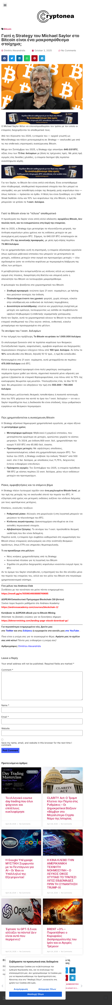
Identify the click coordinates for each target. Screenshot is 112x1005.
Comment (7, 670)
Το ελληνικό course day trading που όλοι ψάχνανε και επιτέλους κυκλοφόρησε (19, 804)
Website (5, 728)
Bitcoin (7, 29)
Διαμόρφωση (21, 989)
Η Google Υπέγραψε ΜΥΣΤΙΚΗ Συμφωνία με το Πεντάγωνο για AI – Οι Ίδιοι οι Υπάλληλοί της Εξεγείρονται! (19, 868)
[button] (5, 5)
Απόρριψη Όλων (47, 989)
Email (5, 717)
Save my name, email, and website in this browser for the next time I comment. (36, 744)
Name (5, 705)
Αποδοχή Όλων (35, 994)
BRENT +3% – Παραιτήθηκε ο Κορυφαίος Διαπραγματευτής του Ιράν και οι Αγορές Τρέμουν (62, 937)
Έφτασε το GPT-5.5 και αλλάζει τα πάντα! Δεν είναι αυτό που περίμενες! (20, 934)
